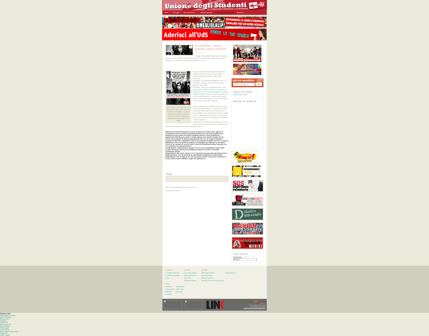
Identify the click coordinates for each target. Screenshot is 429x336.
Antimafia (168, 292)
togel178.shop (5, 317)
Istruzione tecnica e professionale (212, 280)
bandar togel (5, 326)
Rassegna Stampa (190, 280)
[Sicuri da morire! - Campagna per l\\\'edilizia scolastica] (247, 243)
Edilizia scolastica (207, 278)
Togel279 (3, 333)
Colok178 (4, 322)
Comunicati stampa (190, 273)
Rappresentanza (231, 273)
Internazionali (180, 286)
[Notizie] (187, 270)
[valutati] (247, 228)
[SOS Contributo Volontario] (247, 185)
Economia (168, 294)
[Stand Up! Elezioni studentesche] (245, 157)
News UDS (187, 278)
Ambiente (168, 286)
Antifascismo (169, 289)
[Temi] (167, 283)
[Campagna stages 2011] (247, 200)
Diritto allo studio (206, 275)
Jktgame (3, 321)
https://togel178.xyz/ (8, 315)
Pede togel (4, 328)
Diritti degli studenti (207, 273)
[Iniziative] (169, 270)
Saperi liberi (180, 289)
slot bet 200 (4, 330)
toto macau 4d (5, 324)
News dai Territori (189, 275)
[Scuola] (204, 270)
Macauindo (4, 319)
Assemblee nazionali (172, 273)
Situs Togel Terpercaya (9, 331)
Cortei (167, 278)
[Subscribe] (258, 84)
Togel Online (5, 335)
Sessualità (179, 292)
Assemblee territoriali (172, 275)
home (166, 12)
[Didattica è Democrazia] (247, 214)
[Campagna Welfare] (246, 171)
